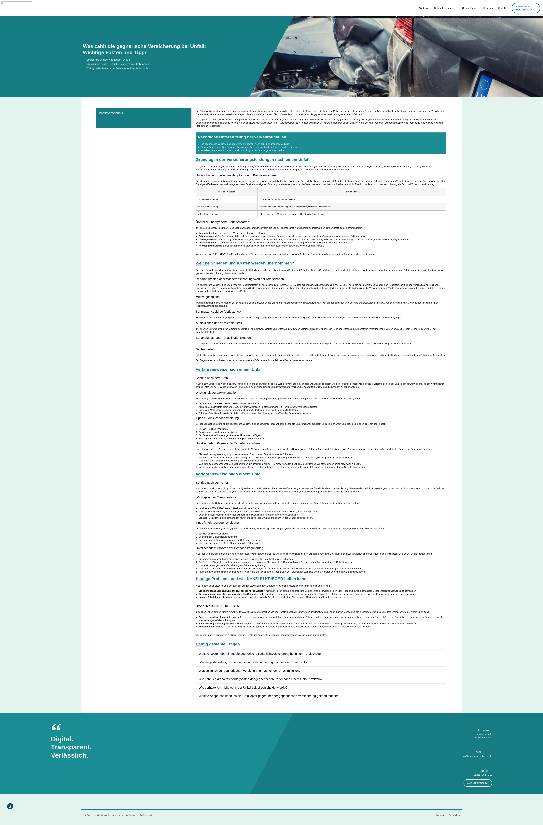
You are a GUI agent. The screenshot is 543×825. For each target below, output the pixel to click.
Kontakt (502, 8)
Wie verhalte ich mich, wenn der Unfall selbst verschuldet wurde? (243, 687)
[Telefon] (483, 763)
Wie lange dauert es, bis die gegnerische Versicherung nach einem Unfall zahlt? (253, 662)
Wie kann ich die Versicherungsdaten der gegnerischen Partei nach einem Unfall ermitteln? (260, 679)
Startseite (424, 8)
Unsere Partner (469, 8)
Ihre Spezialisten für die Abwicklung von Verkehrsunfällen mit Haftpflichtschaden (118, 815)
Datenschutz (454, 815)
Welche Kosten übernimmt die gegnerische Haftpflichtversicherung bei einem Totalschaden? (261, 653)
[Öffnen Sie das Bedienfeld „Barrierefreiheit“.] (10, 806)
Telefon (483, 770)
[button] (321, 654)
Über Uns (488, 8)
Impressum (441, 815)
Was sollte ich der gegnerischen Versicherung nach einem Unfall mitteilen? (249, 670)
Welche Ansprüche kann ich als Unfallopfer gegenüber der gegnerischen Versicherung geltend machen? (269, 696)
